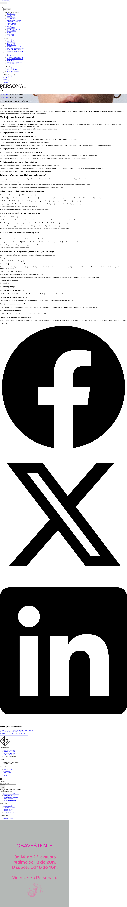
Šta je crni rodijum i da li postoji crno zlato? (14, 735)
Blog (7, 94)
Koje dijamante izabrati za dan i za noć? (12, 732)
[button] (63, 387)
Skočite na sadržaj (5, 0)
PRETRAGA (7, 82)
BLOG (5, 79)
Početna (2, 94)
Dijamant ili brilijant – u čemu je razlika (12, 733)
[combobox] (8, 784)
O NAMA (6, 77)
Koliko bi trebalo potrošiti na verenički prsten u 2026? (16, 730)
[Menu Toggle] (3, 3)
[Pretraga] (2, 787)
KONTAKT (6, 80)
